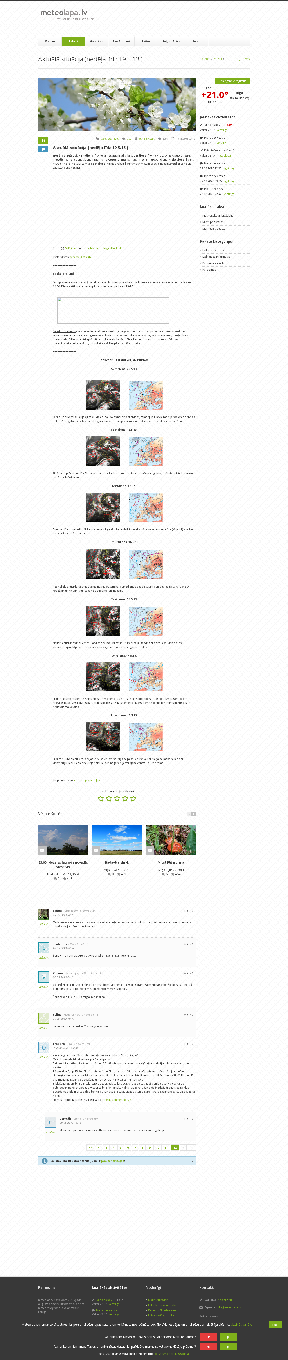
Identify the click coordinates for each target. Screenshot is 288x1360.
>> (191, 1147)
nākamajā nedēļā (80, 257)
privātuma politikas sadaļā (172, 1354)
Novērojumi (121, 41)
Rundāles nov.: (217, 125)
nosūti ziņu (225, 1300)
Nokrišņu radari (158, 1300)
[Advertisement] (180, 19)
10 (157, 1147)
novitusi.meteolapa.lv (117, 1100)
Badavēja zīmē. (117, 862)
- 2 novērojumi (84, 944)
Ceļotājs (66, 1119)
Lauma (58, 911)
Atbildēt (44, 924)
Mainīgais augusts (213, 228)
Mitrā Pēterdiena (171, 862)
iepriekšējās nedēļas (87, 780)
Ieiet (196, 41)
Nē (208, 1337)
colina (57, 1015)
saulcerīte (60, 944)
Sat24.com (72, 248)
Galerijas (96, 41)
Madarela (53, 874)
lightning (229, 168)
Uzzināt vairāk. (241, 1324)
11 (166, 1147)
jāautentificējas (112, 1161)
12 (175, 1147)
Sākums (50, 41)
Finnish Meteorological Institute (103, 248)
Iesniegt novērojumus (232, 81)
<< (90, 1147)
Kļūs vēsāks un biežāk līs (219, 150)
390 (129, 138)
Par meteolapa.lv (213, 263)
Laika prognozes (237, 58)
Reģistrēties (171, 41)
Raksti (73, 41)
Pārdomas (209, 270)
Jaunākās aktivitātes (218, 117)
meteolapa (224, 155)
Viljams (58, 973)
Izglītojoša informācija (216, 257)
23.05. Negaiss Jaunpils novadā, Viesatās (63, 864)
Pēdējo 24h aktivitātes (162, 1310)
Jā (228, 1337)
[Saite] (63, 840)
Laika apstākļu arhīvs (161, 1315)
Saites (146, 41)
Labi (275, 1324)
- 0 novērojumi (87, 911)
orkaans (59, 1044)
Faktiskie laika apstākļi (162, 1305)
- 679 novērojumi (91, 973)
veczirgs (222, 130)
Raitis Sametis (147, 138)
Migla (107, 870)
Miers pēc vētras (214, 138)
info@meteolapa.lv (229, 1307)
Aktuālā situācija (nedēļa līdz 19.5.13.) (90, 147)
